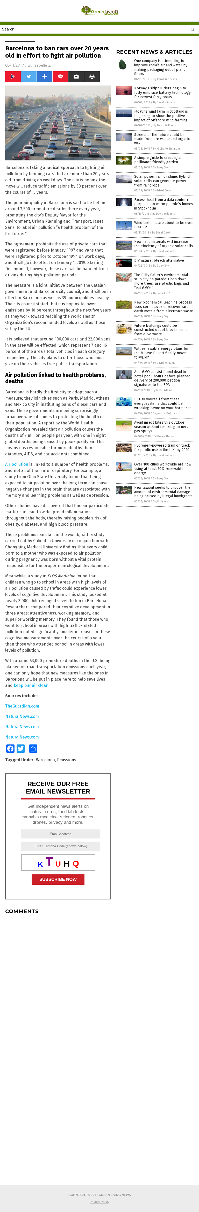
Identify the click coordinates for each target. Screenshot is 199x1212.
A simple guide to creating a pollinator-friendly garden (157, 160)
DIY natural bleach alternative (159, 260)
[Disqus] (58, 982)
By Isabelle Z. (162, 293)
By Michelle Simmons (166, 148)
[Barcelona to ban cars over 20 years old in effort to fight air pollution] (99, 17)
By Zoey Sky (160, 167)
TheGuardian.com (22, 706)
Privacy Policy (99, 1202)
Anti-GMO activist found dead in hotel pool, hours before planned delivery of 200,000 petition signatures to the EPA (162, 378)
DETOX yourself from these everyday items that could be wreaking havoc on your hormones (162, 403)
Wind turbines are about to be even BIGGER (163, 225)
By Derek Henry (164, 436)
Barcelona (45, 759)
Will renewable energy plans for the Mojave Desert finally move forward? (161, 353)
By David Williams (164, 102)
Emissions (66, 759)
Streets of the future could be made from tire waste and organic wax (162, 139)
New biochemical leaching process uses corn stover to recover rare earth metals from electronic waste (163, 306)
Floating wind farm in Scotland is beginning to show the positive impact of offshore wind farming (161, 115)
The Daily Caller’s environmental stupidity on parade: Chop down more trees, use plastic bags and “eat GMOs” (161, 281)
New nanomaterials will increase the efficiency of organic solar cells (163, 243)
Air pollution (16, 464)
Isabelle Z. (42, 65)
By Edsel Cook (162, 190)
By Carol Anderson (165, 79)
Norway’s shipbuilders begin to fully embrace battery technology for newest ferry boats (162, 92)
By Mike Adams (162, 390)
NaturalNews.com (22, 716)
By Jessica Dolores (165, 413)
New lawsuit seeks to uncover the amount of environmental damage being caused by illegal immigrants (163, 492)
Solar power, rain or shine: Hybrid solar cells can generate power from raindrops (162, 181)
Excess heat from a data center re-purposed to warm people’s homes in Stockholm (163, 204)
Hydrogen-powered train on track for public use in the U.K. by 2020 (162, 447)
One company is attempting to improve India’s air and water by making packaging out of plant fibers (160, 67)
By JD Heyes (160, 501)
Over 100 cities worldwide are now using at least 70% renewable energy (162, 468)
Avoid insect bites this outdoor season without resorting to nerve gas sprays (162, 426)
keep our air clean (31, 685)
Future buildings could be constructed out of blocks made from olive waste (161, 330)
